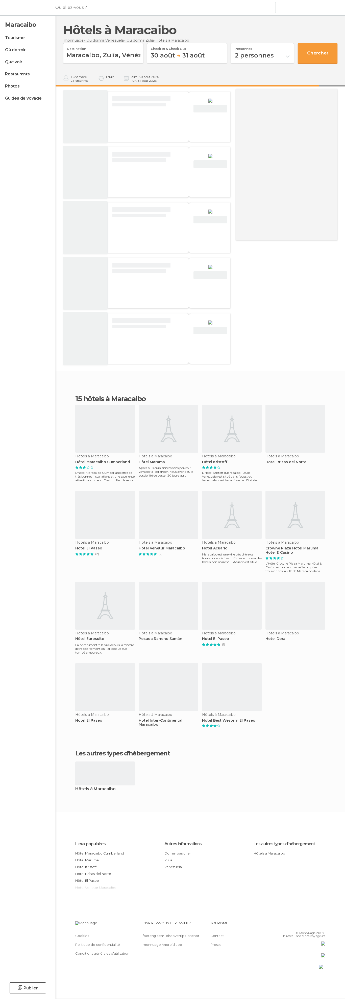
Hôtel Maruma (152, 462)
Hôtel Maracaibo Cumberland (102, 462)
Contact (217, 936)
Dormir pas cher (177, 853)
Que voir (13, 62)
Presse (215, 945)
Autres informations (183, 843)
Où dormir (15, 49)
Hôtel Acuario (215, 548)
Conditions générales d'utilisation (102, 953)
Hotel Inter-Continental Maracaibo (160, 722)
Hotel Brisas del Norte (285, 462)
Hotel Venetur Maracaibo (162, 548)
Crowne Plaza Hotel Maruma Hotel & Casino (291, 550)
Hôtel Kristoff (214, 462)
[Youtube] (321, 925)
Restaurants (17, 74)
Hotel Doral (275, 639)
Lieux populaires (90, 843)
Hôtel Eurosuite (89, 639)
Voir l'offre (210, 109)
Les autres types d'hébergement (284, 843)
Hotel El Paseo (215, 639)
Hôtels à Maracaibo (95, 789)
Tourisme (14, 37)
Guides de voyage (23, 98)
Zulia (168, 860)
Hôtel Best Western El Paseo (228, 720)
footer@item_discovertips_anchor (171, 936)
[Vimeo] (313, 925)
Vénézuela (173, 867)
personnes (257, 55)
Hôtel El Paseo (88, 548)
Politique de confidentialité (97, 945)
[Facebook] (296, 925)
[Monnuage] (18, 7)
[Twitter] (305, 925)
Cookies (82, 936)
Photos (12, 86)
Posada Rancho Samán (160, 639)
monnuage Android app (162, 945)
